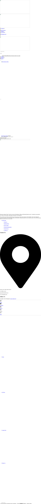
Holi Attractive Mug (4, 135)
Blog (8, 55)
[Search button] (1, 54)
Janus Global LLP (13, 298)
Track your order (17, 55)
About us (10, 55)
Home (3, 55)
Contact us (13, 55)
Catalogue (5, 55)
